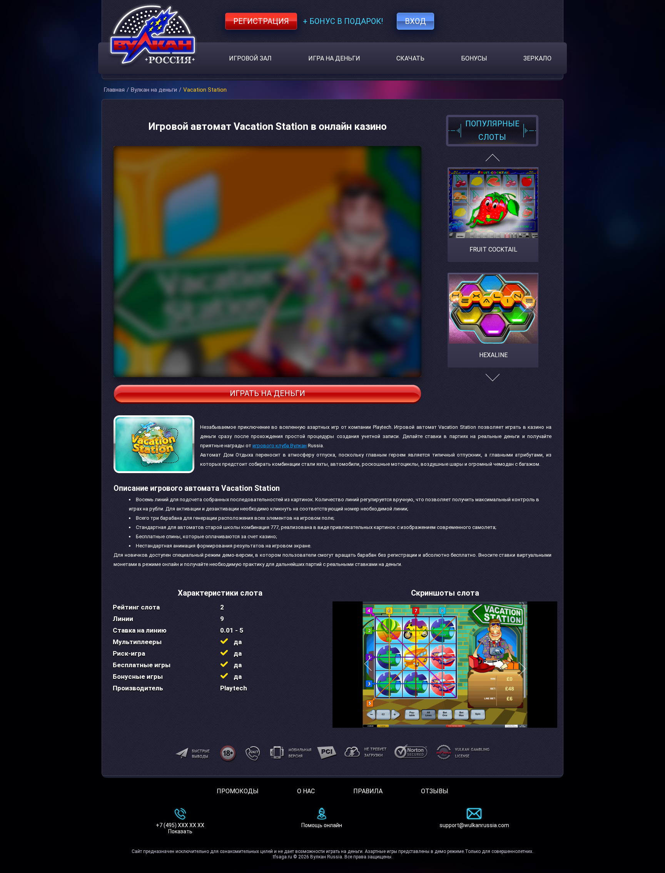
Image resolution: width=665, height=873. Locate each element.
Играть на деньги (267, 393)
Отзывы (434, 791)
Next (492, 381)
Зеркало (537, 58)
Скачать (410, 58)
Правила (368, 791)
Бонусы (474, 58)
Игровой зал (250, 58)
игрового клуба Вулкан (279, 445)
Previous (492, 161)
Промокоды (238, 791)
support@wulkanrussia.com (474, 825)
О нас (306, 791)
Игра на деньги (334, 58)
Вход (415, 21)
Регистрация (261, 21)
